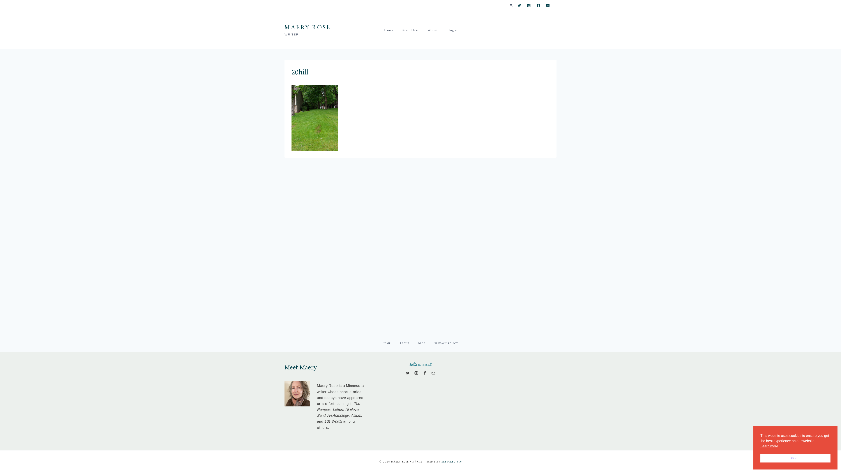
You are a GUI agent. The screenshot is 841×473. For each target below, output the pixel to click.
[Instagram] (529, 5)
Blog (422, 343)
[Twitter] (519, 5)
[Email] (547, 5)
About (433, 30)
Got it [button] (795, 458)
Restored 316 (452, 461)
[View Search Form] (511, 5)
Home (389, 30)
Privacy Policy (446, 343)
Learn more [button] (769, 446)
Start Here (411, 30)
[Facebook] (538, 5)
